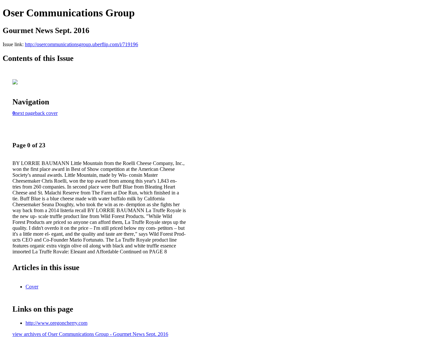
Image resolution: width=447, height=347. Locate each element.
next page (25, 113)
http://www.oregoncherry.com (56, 323)
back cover (46, 113)
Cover (32, 286)
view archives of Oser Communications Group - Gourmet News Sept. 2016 (90, 334)
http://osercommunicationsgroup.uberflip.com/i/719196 (81, 44)
